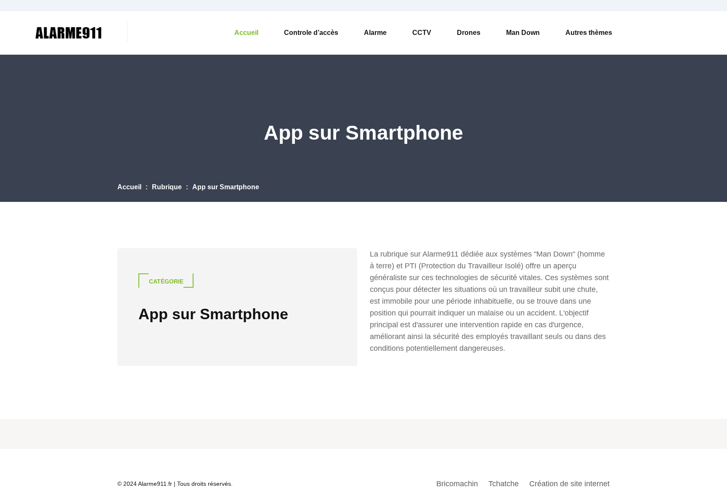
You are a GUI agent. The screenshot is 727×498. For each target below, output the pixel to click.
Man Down (523, 32)
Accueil (246, 32)
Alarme (375, 32)
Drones (468, 32)
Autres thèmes (588, 32)
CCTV (421, 32)
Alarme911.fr (155, 483)
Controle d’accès (311, 32)
